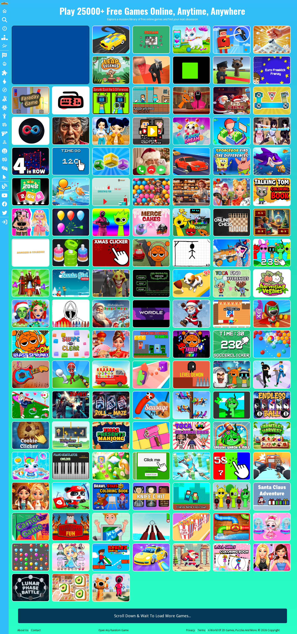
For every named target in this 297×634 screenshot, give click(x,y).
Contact (36, 630)
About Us (22, 630)
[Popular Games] (4, 37)
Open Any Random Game (113, 630)
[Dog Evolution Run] (191, 283)
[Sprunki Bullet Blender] (231, 70)
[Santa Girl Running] (70, 283)
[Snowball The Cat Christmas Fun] (110, 192)
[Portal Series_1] (150, 283)
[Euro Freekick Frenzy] (271, 70)
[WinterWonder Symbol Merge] (110, 314)
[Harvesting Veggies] (271, 283)
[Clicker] (4, 176)
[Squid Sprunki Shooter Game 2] (110, 222)
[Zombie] (4, 107)
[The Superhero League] (231, 40)
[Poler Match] (30, 131)
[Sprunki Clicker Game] (271, 253)
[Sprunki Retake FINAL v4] (191, 222)
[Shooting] (4, 98)
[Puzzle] (4, 72)
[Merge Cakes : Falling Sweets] (150, 222)
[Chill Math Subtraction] (271, 222)
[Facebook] (4, 203)
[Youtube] (4, 195)
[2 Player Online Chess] (231, 222)
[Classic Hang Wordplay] (191, 253)
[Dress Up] (4, 81)
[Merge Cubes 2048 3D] (110, 161)
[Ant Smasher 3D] (271, 40)
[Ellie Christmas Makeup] (30, 313)
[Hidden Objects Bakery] (191, 192)
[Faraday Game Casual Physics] (30, 100)
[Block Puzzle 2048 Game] (30, 192)
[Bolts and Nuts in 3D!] (271, 101)
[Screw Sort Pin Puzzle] (30, 283)
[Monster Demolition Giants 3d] (231, 253)
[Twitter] (4, 212)
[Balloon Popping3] (70, 222)
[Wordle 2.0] (150, 314)
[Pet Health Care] (191, 40)
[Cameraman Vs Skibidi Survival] (150, 70)
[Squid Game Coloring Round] (70, 313)
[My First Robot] (30, 222)
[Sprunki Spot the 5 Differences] (110, 101)
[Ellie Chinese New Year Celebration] (231, 192)
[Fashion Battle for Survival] (110, 131)
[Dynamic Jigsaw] (150, 40)
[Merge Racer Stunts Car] (110, 40)
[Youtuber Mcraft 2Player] (150, 131)
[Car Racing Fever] (191, 161)
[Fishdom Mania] (271, 161)
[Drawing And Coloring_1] (30, 253)
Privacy (190, 630)
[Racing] (4, 55)
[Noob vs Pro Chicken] (150, 101)
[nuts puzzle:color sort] (70, 253)
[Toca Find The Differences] (231, 283)
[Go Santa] (231, 101)
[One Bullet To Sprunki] (110, 283)
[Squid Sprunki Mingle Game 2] (191, 101)
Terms (201, 630)
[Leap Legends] (110, 70)
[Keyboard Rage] (70, 100)
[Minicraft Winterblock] (231, 314)
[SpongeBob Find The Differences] (231, 161)
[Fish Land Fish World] (70, 192)
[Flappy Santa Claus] (191, 314)
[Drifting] (4, 168)
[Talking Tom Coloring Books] (271, 192)
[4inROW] (30, 161)
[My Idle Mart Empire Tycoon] (231, 131)
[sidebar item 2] (4, 221)
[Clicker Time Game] (70, 161)
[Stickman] (4, 116)
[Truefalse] (191, 70)
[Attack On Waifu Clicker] (271, 131)
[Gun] (4, 133)
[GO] (4, 19)
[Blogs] (4, 186)
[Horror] (4, 150)
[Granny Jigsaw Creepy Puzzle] (70, 131)
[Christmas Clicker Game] (110, 253)
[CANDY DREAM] (191, 131)
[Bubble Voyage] (150, 192)
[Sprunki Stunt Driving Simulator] (150, 253)
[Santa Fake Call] (150, 161)
